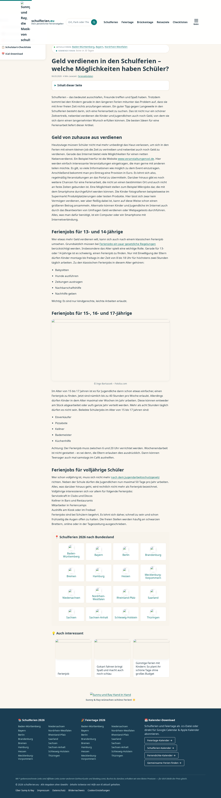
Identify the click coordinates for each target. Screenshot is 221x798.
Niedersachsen (56, 726)
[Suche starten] (94, 22)
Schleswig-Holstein (58, 751)
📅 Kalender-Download (159, 720)
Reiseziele (163, 22)
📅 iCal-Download (12, 53)
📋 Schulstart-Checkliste (16, 47)
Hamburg (23, 747)
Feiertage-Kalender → (159, 740)
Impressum (43, 790)
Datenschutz (58, 790)
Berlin (21, 734)
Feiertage (127, 22)
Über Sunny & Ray (25, 790)
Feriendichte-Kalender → (161, 755)
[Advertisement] (198, 64)
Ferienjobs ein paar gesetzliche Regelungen (127, 244)
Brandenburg (25, 738)
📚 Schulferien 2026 (31, 720)
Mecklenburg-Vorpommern (25, 757)
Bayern (99, 46)
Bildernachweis (76, 790)
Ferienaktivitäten (85, 76)
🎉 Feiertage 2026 (93, 720)
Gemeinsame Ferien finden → (164, 762)
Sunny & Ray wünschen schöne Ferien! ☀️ (110, 699)
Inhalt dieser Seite (69, 85)
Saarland (53, 738)
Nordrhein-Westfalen (116, 46)
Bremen (22, 743)
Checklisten (180, 22)
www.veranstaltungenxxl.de (136, 159)
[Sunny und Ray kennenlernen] (110, 694)
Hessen (22, 751)
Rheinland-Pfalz (57, 734)
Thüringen (54, 755)
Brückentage (145, 22)
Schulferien (111, 22)
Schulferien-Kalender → (160, 747)
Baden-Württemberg (83, 46)
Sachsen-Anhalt (56, 747)
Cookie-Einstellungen (99, 790)
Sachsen (52, 743)
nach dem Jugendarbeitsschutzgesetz (135, 477)
